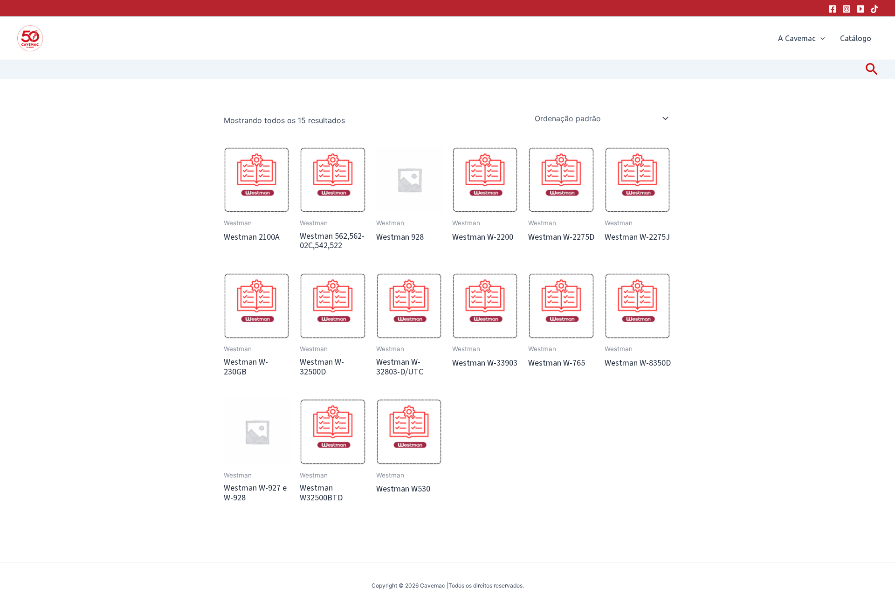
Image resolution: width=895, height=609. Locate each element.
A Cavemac (797, 38)
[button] (820, 38)
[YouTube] (860, 9)
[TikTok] (874, 9)
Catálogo (855, 38)
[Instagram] (846, 9)
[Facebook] (832, 9)
